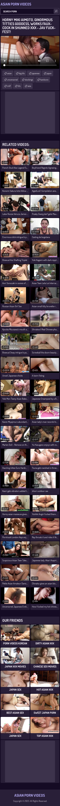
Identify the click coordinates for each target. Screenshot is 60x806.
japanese (36, 73)
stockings (29, 79)
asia (29, 85)
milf (9, 85)
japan (49, 73)
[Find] (56, 11)
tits (19, 85)
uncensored (12, 79)
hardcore (44, 79)
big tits (22, 73)
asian (9, 73)
